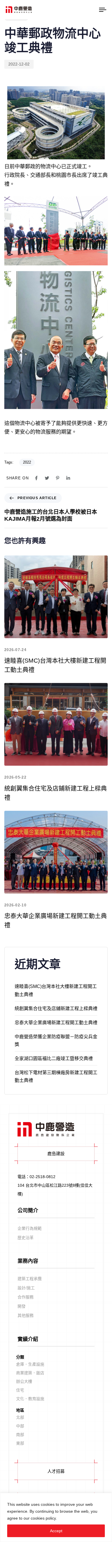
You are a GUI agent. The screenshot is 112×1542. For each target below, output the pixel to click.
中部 (20, 1426)
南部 (20, 1435)
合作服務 (26, 1297)
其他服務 (26, 1315)
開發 (22, 1306)
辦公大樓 (24, 1381)
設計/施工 (26, 1288)
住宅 (20, 1390)
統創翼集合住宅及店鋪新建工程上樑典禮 (56, 1008)
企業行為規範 (30, 1228)
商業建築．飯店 (30, 1373)
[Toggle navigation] (96, 9)
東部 (20, 1443)
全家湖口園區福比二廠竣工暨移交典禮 (54, 1058)
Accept (56, 1531)
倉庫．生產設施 (30, 1364)
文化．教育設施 (30, 1399)
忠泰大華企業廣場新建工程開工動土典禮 (56, 1022)
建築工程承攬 (30, 1278)
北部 (20, 1417)
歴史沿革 (26, 1237)
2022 (27, 462)
